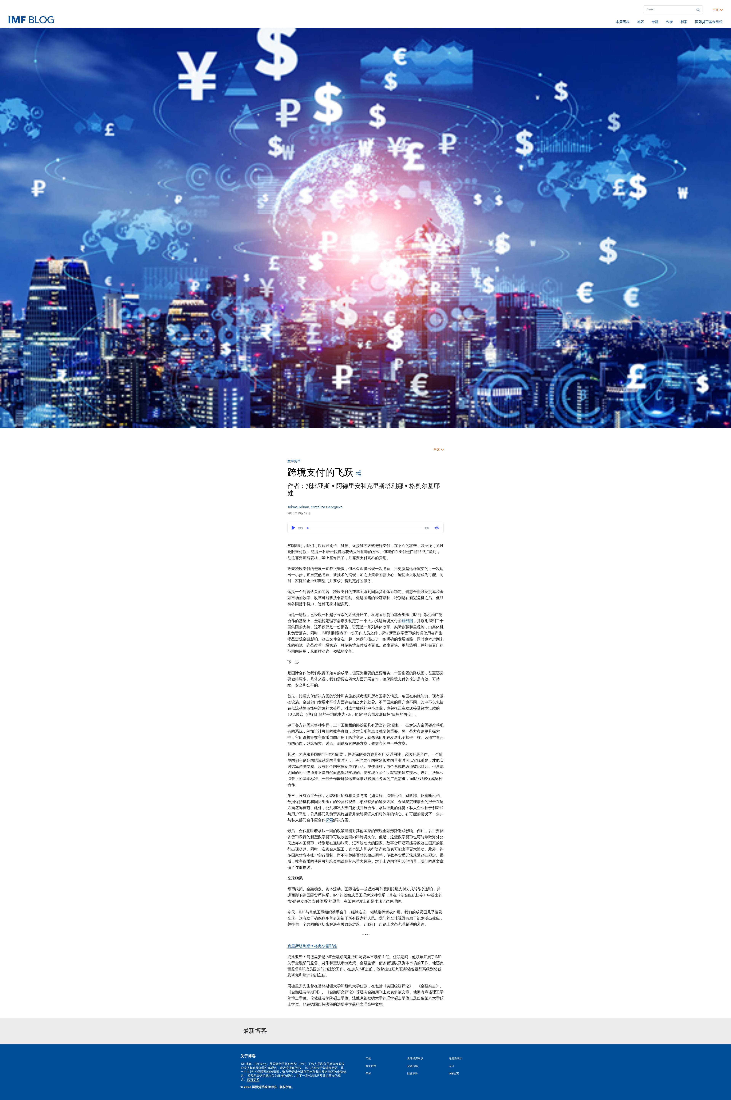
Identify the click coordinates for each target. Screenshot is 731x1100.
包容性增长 (455, 1058)
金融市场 (412, 1066)
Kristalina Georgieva (326, 507)
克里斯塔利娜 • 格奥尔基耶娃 (312, 946)
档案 (684, 22)
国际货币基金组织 (708, 22)
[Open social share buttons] (358, 473)
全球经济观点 (415, 1058)
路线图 (407, 621)
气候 (368, 1058)
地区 (640, 22)
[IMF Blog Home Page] (31, 19)
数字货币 (371, 1066)
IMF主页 (454, 1074)
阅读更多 (253, 1079)
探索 (329, 820)
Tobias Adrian (298, 507)
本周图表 (623, 22)
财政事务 (412, 1074)
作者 (669, 22)
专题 (655, 22)
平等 (368, 1074)
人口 (451, 1066)
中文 (716, 9)
